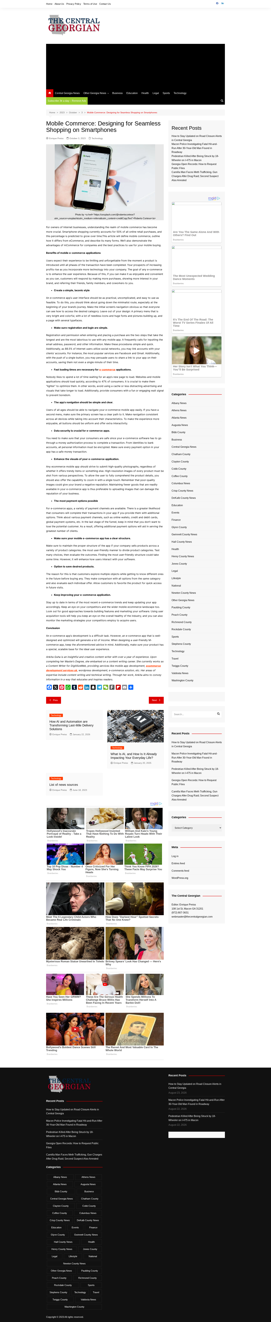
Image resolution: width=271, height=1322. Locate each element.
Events (175, 512)
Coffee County (180, 476)
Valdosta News (180, 673)
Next (154, 700)
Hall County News (182, 541)
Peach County (179, 614)
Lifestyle (176, 578)
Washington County (182, 680)
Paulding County (181, 607)
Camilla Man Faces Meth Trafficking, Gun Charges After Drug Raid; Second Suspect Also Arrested (195, 176)
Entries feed (178, 863)
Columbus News (181, 483)
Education (132, 93)
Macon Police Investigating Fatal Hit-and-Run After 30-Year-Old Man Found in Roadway (194, 148)
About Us (59, 4)
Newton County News (184, 593)
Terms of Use (90, 4)
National (176, 585)
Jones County (179, 563)
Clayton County (180, 461)
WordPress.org (180, 878)
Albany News (179, 403)
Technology (180, 93)
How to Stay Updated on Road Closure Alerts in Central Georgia (197, 744)
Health (145, 93)
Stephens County (181, 644)
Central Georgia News (67, 93)
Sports (166, 93)
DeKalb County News (184, 498)
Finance (176, 520)
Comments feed (180, 870)
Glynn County (179, 527)
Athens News (179, 410)
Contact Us (105, 4)
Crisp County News (182, 490)
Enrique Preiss (56, 138)
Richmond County (182, 622)
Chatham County (181, 454)
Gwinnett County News (184, 534)
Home (49, 4)
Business (117, 93)
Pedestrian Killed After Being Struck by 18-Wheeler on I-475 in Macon (195, 771)
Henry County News (183, 556)
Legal (156, 93)
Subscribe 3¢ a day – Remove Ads (67, 100)
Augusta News (180, 425)
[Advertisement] (135, 66)
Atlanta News (179, 417)
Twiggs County (180, 666)
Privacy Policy (73, 4)
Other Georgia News (94, 93)
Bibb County (178, 432)
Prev (55, 700)
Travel (175, 658)
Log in (175, 856)
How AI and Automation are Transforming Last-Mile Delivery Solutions (71, 725)
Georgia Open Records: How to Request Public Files (194, 782)
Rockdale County (181, 629)
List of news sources (63, 784)
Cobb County (179, 468)
